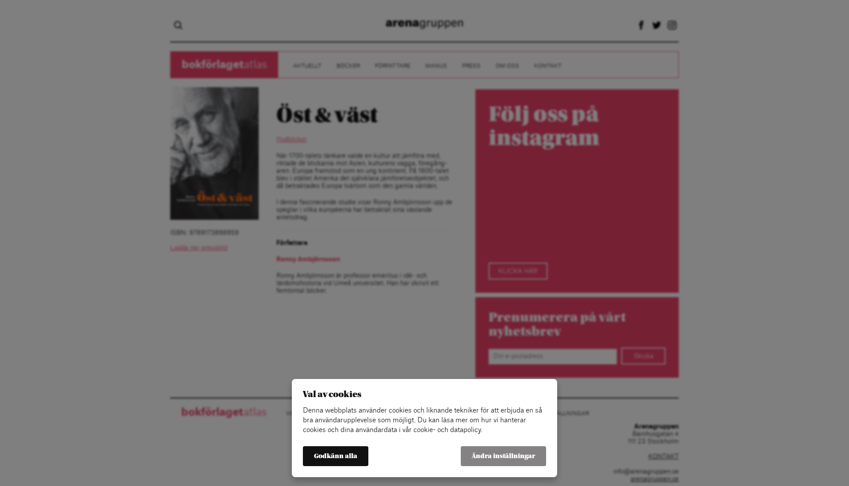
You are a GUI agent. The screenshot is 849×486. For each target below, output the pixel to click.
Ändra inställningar (503, 456)
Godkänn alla (335, 456)
